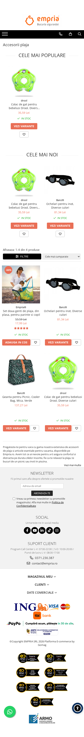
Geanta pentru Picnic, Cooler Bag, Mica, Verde (21, 398)
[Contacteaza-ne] (60, 34)
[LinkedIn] (42, 530)
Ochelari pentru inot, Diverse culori (60, 205)
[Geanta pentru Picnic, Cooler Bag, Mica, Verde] (21, 370)
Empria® (21, 307)
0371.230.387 (44, 558)
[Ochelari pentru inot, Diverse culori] (60, 180)
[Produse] (5, 35)
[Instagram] (57, 530)
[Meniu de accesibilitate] (77, 708)
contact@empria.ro (44, 563)
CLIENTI (40, 584)
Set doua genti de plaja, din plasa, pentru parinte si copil (21, 312)
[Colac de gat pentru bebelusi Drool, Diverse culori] (24, 81)
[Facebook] (27, 530)
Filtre (24, 256)
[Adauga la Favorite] (24, 134)
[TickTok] (49, 530)
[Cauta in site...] (79, 34)
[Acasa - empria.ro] (42, 20)
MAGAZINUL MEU (40, 576)
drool (24, 100)
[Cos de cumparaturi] (70, 34)
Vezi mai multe (72, 465)
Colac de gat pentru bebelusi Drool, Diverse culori (24, 106)
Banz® (60, 200)
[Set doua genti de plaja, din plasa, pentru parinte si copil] (21, 284)
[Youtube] (34, 530)
